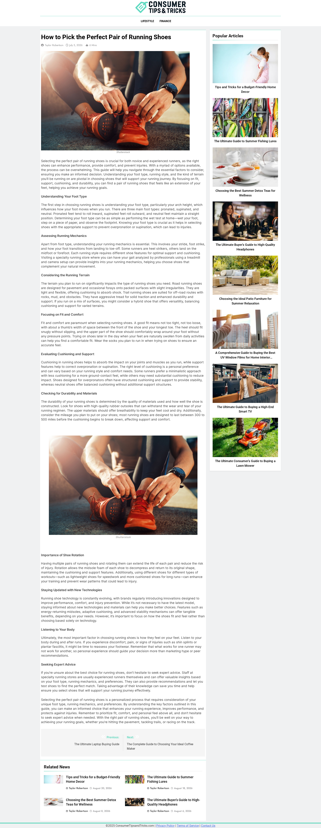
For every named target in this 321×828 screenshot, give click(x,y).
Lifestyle (147, 21)
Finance (165, 21)
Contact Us (208, 825)
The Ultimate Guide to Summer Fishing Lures (245, 141)
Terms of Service (188, 825)
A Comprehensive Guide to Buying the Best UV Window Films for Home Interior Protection (245, 357)
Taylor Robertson (54, 45)
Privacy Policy (165, 825)
